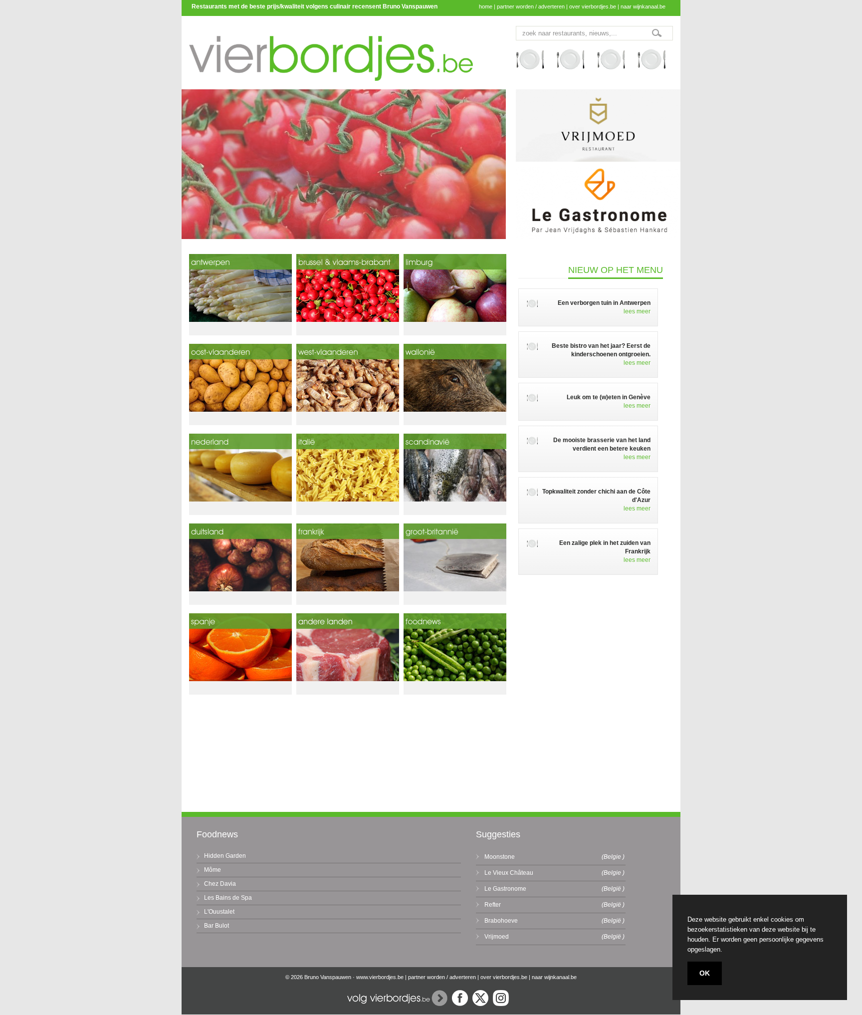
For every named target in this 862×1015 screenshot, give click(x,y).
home (485, 6)
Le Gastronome (505, 888)
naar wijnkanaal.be (643, 6)
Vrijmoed (496, 936)
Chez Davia (220, 883)
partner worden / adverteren (531, 6)
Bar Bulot (216, 925)
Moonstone (499, 856)
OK (704, 973)
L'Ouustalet (219, 911)
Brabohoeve (501, 920)
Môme (212, 869)
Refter (492, 904)
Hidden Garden (225, 855)
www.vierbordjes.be (380, 977)
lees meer (637, 311)
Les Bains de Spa (228, 897)
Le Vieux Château (508, 872)
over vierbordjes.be (592, 6)
